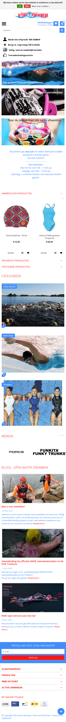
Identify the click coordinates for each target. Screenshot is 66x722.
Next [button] (62, 198)
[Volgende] (62, 74)
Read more (39, 523)
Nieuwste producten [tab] (15, 260)
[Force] (16, 452)
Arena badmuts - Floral (16, 235)
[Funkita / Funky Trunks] (49, 452)
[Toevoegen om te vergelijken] (22, 253)
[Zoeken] (62, 30)
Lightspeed (6, 718)
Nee (27, 6)
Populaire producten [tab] (16, 266)
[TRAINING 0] (33, 381)
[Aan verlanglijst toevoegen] (28, 253)
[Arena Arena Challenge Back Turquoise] (49, 216)
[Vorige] (4, 74)
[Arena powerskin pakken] (33, 73)
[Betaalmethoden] (5, 703)
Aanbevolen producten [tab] (17, 193)
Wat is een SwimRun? (13, 506)
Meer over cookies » (41, 6)
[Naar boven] (61, 711)
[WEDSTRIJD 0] (33, 332)
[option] (16, 230)
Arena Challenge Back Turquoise (49, 236)
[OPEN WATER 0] (33, 283)
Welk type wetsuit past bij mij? (19, 615)
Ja (20, 6)
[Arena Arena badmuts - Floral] (16, 216)
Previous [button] (59, 198)
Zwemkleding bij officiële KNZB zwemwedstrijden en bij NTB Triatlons (32, 562)
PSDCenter (45, 715)
